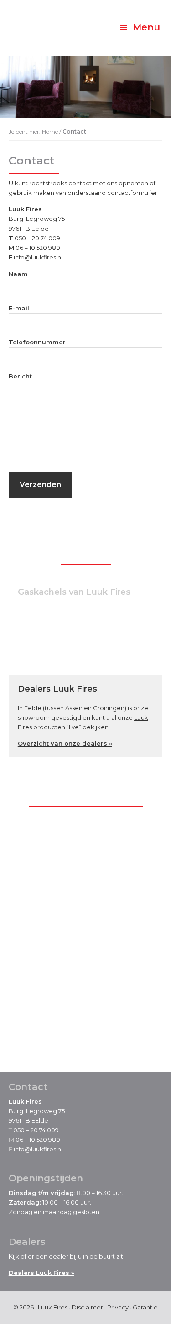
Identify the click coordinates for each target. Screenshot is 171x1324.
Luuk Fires (52, 1307)
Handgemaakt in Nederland (71, 656)
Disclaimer (87, 1307)
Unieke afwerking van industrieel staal (87, 611)
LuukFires (43, 23)
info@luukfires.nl (38, 257)
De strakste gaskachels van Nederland (87, 626)
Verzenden (40, 484)
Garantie (145, 1307)
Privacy (118, 1307)
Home (50, 131)
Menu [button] (146, 27)
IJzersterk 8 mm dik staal (60, 1035)
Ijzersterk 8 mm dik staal (66, 641)
